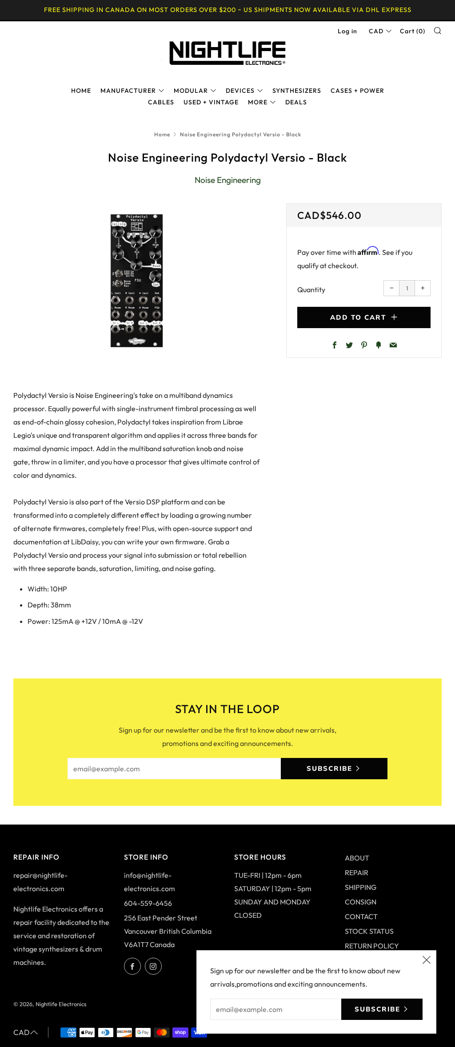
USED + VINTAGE (211, 102)
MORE (257, 102)
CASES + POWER (357, 91)
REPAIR (356, 872)
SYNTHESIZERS (296, 91)
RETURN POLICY (372, 945)
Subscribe (329, 768)
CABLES (161, 102)
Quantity (311, 289)
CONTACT (361, 916)
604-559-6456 (148, 903)
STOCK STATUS (369, 931)
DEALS (296, 102)
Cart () (412, 31)
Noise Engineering (228, 179)
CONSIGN (360, 901)
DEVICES (240, 91)
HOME (81, 91)
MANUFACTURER (128, 91)
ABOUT (357, 857)
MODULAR (191, 91)
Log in (347, 31)
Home (162, 134)
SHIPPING (360, 887)
